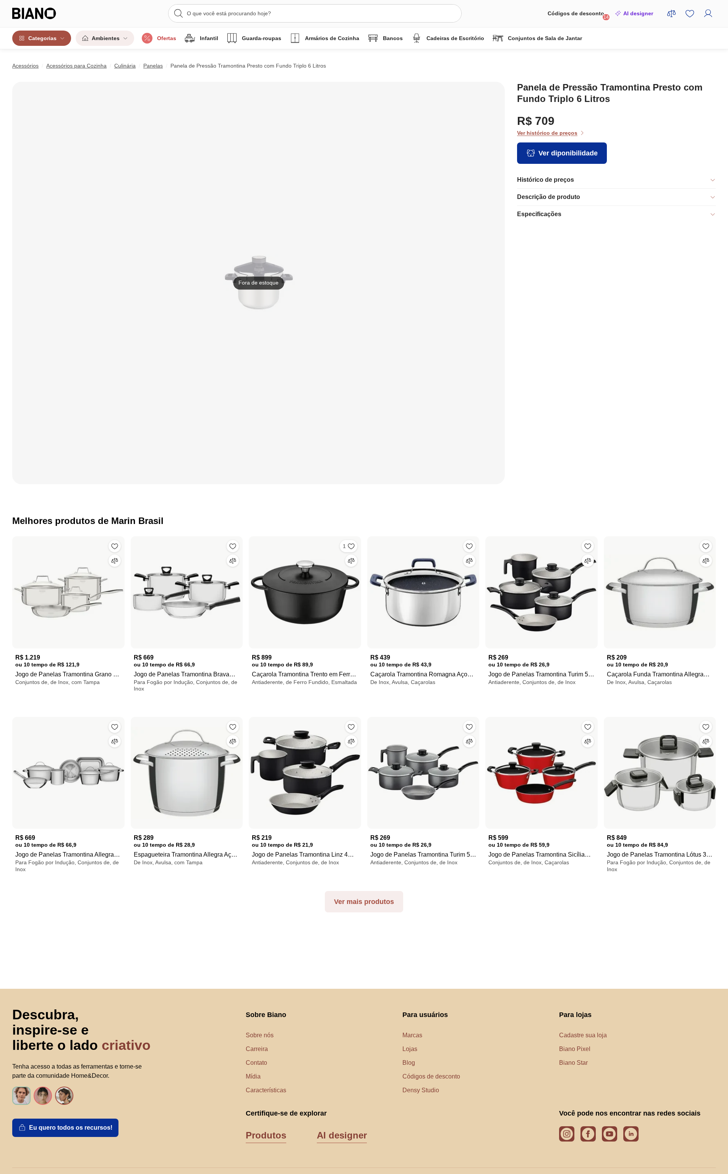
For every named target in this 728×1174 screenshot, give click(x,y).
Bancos (393, 38)
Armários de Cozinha (332, 38)
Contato (256, 1062)
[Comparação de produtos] (671, 13)
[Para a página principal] (49, 13)
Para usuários (425, 1015)
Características (266, 1090)
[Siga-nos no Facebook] (588, 1134)
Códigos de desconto (578, 15)
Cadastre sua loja (583, 1035)
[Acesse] (708, 13)
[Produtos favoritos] (689, 13)
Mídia (253, 1076)
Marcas (412, 1035)
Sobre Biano (266, 1015)
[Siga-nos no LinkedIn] (631, 1134)
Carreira (257, 1049)
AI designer (638, 13)
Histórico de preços (545, 179)
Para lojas (575, 1015)
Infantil (209, 38)
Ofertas (166, 38)
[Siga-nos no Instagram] (566, 1134)
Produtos (266, 1135)
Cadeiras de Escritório (455, 38)
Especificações (539, 214)
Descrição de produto (548, 197)
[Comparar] (115, 561)
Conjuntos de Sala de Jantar (545, 38)
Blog (408, 1062)
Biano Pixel (574, 1049)
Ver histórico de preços (547, 133)
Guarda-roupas (261, 38)
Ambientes (106, 38)
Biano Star (573, 1062)
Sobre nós (260, 1035)
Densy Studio (420, 1090)
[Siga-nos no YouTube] (609, 1134)
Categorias (42, 38)
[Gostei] (115, 546)
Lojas (409, 1049)
